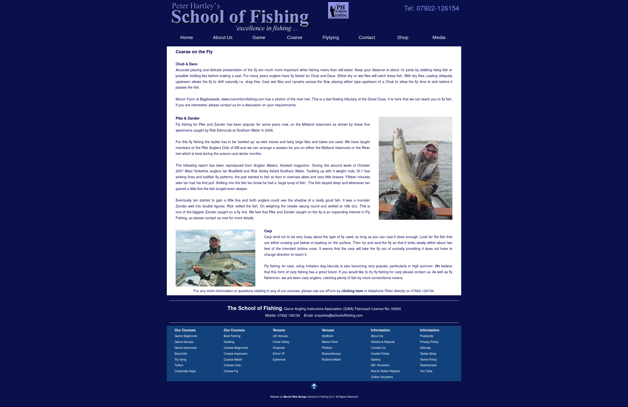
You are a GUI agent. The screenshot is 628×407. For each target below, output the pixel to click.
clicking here (352, 290)
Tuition (179, 365)
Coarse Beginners (236, 347)
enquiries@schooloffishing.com (338, 315)
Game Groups (184, 341)
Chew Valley (281, 341)
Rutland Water (331, 359)
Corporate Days (185, 371)
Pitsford (327, 347)
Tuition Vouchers (382, 377)
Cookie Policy (380, 353)
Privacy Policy (429, 341)
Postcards (426, 336)
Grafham (327, 336)
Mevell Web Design (295, 396)
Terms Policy (428, 359)
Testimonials (428, 365)
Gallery (375, 359)
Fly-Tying (180, 359)
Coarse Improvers (236, 353)
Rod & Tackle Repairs (385, 371)
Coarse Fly (231, 371)
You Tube (426, 371)
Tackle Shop (428, 353)
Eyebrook (279, 359)
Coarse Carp (232, 365)
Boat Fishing (232, 336)
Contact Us (378, 347)
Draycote (279, 347)
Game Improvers (186, 347)
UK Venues (280, 336)
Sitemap (425, 347)
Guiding (229, 341)
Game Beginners (186, 336)
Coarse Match (233, 359)
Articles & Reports (383, 341)
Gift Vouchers (380, 365)
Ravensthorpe (331, 353)
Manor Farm (330, 341)
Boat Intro (181, 353)
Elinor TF (279, 353)
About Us (377, 336)
